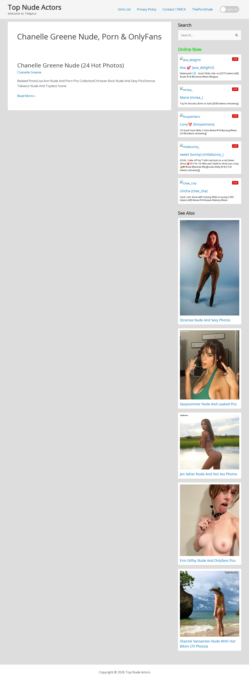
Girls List (124, 9)
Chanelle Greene (29, 72)
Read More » (26, 96)
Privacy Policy (146, 9)
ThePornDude (202, 9)
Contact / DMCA (174, 9)
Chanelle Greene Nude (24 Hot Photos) (70, 65)
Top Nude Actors (34, 7)
